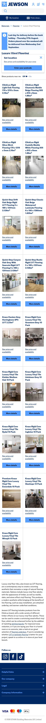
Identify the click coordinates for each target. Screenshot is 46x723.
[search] (23, 10)
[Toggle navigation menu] (43, 4)
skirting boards (18, 624)
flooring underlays (19, 632)
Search (5, 10)
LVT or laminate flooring (18, 634)
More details (11, 129)
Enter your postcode (23, 68)
